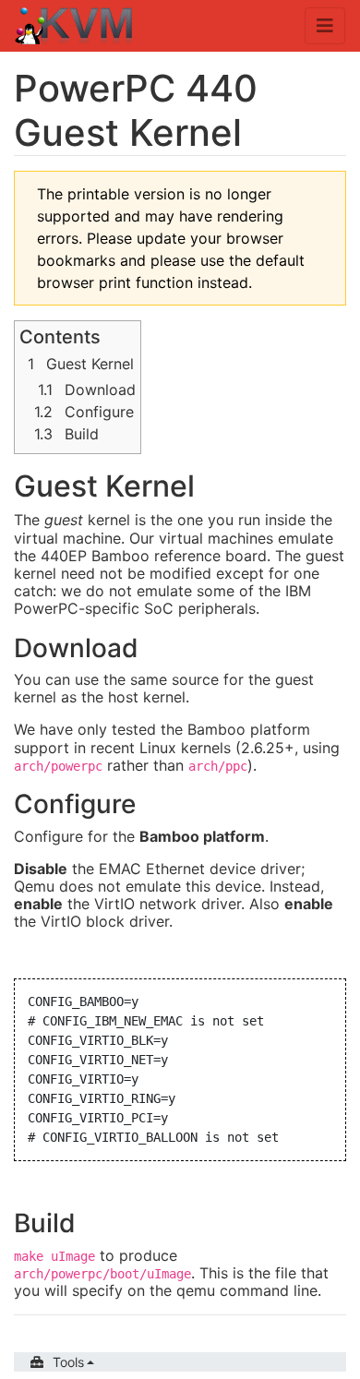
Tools (68, 1362)
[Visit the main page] (74, 28)
